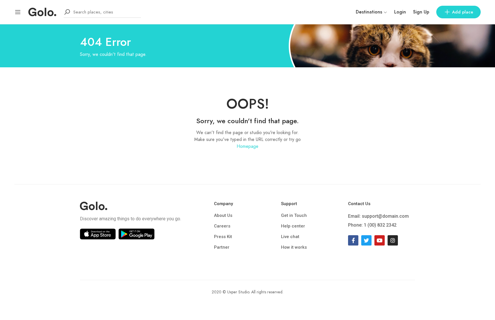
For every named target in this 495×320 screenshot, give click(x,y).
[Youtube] (379, 240)
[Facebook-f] (353, 240)
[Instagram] (393, 240)
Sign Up (421, 12)
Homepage (247, 146)
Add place (462, 12)
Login (400, 12)
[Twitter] (366, 240)
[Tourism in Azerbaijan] (42, 12)
